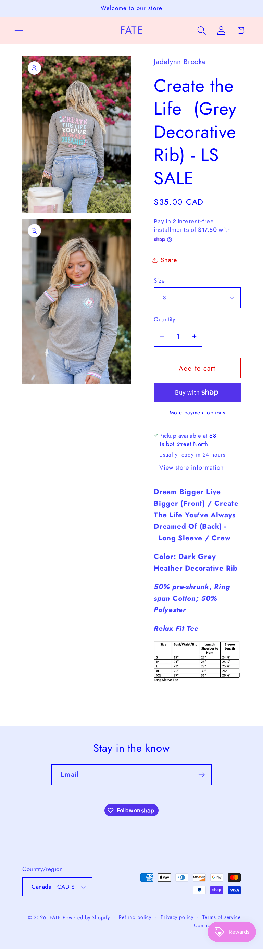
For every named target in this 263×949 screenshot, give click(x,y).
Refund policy (135, 917)
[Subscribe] (201, 774)
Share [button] (169, 259)
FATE (55, 917)
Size (159, 281)
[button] (18, 30)
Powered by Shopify (86, 917)
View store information (191, 467)
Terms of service (221, 917)
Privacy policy (177, 917)
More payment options (197, 412)
